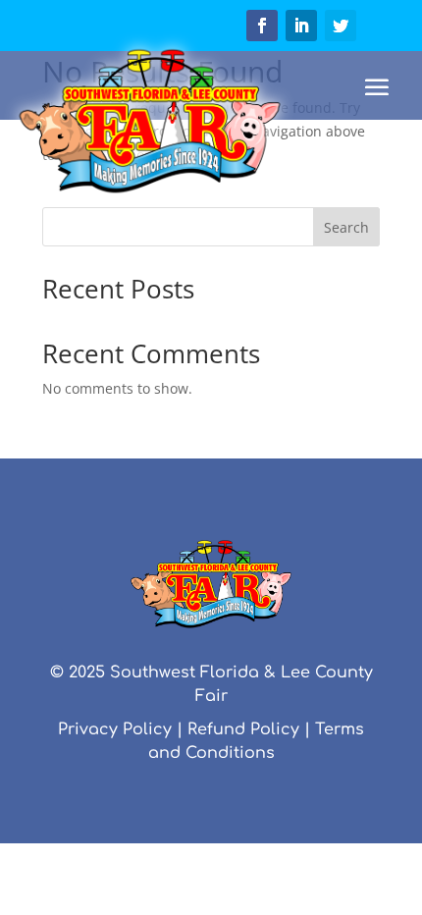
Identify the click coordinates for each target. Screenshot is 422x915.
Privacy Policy (115, 729)
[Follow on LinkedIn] (301, 25)
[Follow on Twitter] (340, 25)
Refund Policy (243, 729)
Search (346, 227)
